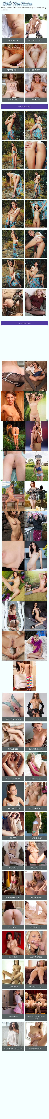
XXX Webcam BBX (24, 323)
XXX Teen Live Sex (24, 107)
